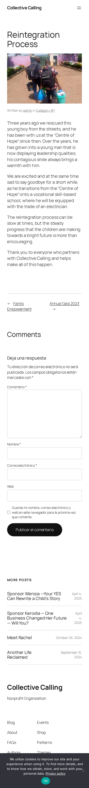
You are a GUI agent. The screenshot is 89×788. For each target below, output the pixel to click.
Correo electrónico (22, 465)
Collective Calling (24, 7)
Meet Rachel (19, 637)
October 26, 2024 (69, 637)
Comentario (17, 387)
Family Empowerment (19, 306)
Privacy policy (56, 773)
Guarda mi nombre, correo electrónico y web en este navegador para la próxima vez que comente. (44, 512)
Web (10, 486)
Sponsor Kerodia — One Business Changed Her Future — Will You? (37, 618)
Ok (46, 781)
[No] (83, 770)
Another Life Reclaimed (19, 655)
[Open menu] (79, 8)
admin (27, 110)
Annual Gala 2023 (64, 303)
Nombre (14, 444)
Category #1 (45, 110)
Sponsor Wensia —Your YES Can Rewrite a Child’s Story (34, 596)
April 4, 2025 (77, 596)
